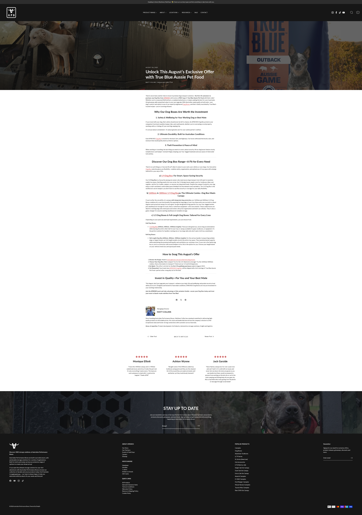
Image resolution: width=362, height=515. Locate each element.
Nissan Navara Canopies (242, 485)
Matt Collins (151, 82)
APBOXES (167, 98)
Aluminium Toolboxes (241, 453)
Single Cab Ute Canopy (242, 468)
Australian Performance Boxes (21, 506)
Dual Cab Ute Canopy (241, 470)
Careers (124, 454)
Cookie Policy (126, 493)
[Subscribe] (198, 426)
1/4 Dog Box (167, 175)
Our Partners (126, 450)
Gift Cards (125, 474)
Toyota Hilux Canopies (242, 487)
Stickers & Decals (127, 471)
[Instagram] (332, 12)
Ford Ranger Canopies (242, 482)
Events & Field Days (128, 452)
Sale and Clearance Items (130, 485)
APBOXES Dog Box (175, 268)
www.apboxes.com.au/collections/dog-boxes (181, 259)
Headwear (125, 465)
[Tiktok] (340, 12)
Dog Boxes (186, 104)
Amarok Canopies (240, 476)
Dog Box (158, 138)
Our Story (125, 448)
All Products (126, 482)
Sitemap (124, 456)
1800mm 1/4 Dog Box (169, 193)
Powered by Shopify (35, 506)
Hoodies (124, 467)
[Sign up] (352, 458)
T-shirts (124, 469)
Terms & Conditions (128, 487)
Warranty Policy (127, 489)
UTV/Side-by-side (240, 465)
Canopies (238, 448)
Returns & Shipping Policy (130, 491)
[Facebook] (336, 12)
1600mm (153, 193)
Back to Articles (181, 336)
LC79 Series (238, 456)
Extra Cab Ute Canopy (242, 473)
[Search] (351, 12)
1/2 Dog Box (153, 227)
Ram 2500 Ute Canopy (242, 490)
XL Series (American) (241, 459)
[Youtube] (343, 12)
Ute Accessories (240, 462)
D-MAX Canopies (240, 479)
